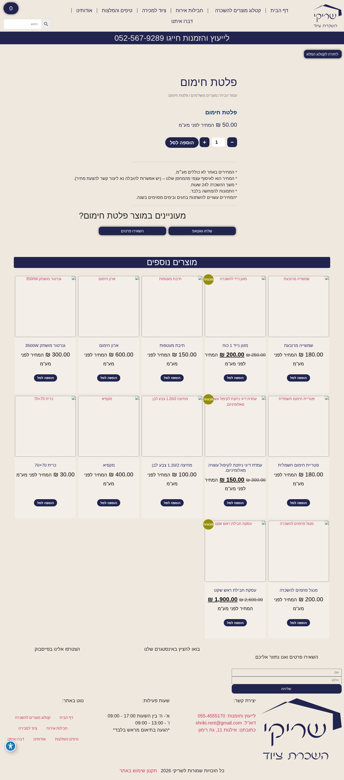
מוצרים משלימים (204, 95)
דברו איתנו (182, 21)
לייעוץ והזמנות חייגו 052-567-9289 (172, 37)
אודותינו (84, 10)
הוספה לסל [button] (298, 378)
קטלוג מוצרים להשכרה (238, 10)
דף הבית (279, 10)
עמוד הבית (228, 95)
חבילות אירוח (189, 10)
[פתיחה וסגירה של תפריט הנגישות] (10, 746)
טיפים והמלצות (117, 10)
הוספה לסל (182, 142)
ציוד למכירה (154, 10)
